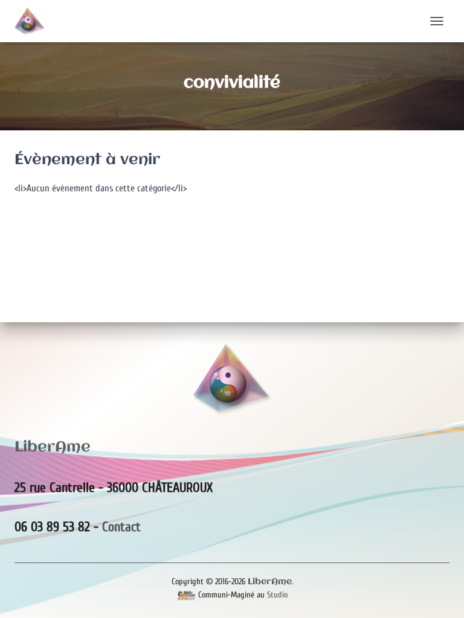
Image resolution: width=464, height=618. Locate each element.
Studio (277, 595)
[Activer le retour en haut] (440, 594)
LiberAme (270, 582)
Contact (121, 527)
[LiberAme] (34, 21)
